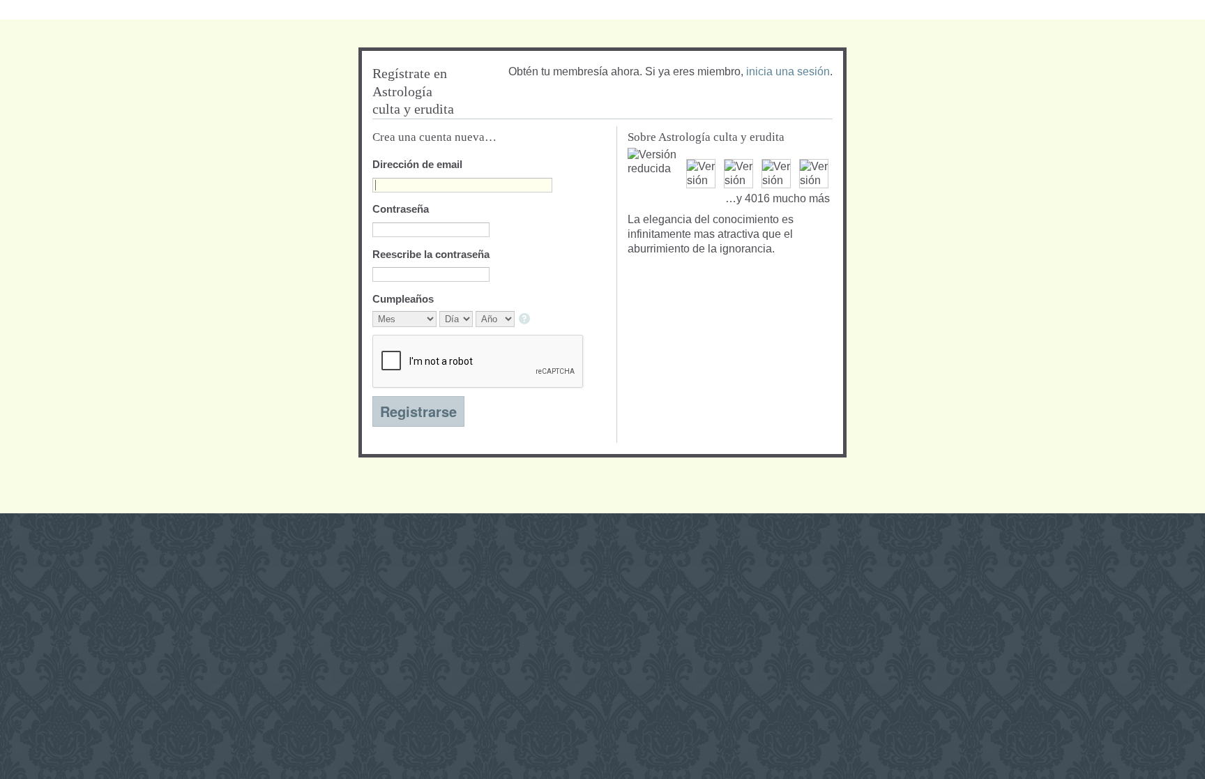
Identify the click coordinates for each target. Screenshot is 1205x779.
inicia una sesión (788, 71)
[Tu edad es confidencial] (525, 319)
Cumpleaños (403, 299)
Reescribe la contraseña (431, 254)
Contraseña (400, 209)
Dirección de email (417, 164)
